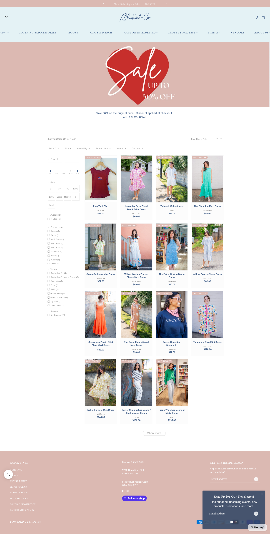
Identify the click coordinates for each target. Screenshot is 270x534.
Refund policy (18, 481)
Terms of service (20, 493)
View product (100, 318)
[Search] (6, 17)
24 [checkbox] (51, 189)
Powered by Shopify (25, 521)
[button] (216, 139)
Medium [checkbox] (67, 197)
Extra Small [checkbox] (51, 198)
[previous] (104, 3)
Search (14, 475)
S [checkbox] (75, 197)
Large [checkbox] (59, 197)
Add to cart (100, 182)
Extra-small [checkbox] (75, 190)
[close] (261, 494)
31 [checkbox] (68, 189)
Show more (154, 433)
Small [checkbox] (51, 205)
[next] (166, 3)
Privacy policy (18, 487)
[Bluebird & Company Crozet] (135, 17)
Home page (16, 470)
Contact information (23, 504)
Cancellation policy (22, 510)
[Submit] (256, 513)
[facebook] (231, 522)
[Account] (257, 17)
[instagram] (236, 522)
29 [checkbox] (59, 189)
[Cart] (263, 17)
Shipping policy (19, 499)
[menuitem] (38, 32)
